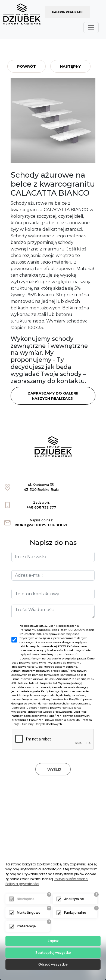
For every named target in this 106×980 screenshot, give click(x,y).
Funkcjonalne (75, 912)
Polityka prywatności (22, 884)
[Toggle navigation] (91, 27)
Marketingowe (28, 912)
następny (70, 66)
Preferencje (26, 926)
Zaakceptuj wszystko (53, 952)
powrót (26, 66)
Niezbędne (26, 899)
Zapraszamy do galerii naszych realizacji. (53, 396)
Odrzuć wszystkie (53, 964)
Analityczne (74, 899)
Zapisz (53, 941)
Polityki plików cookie (71, 879)
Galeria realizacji (67, 12)
